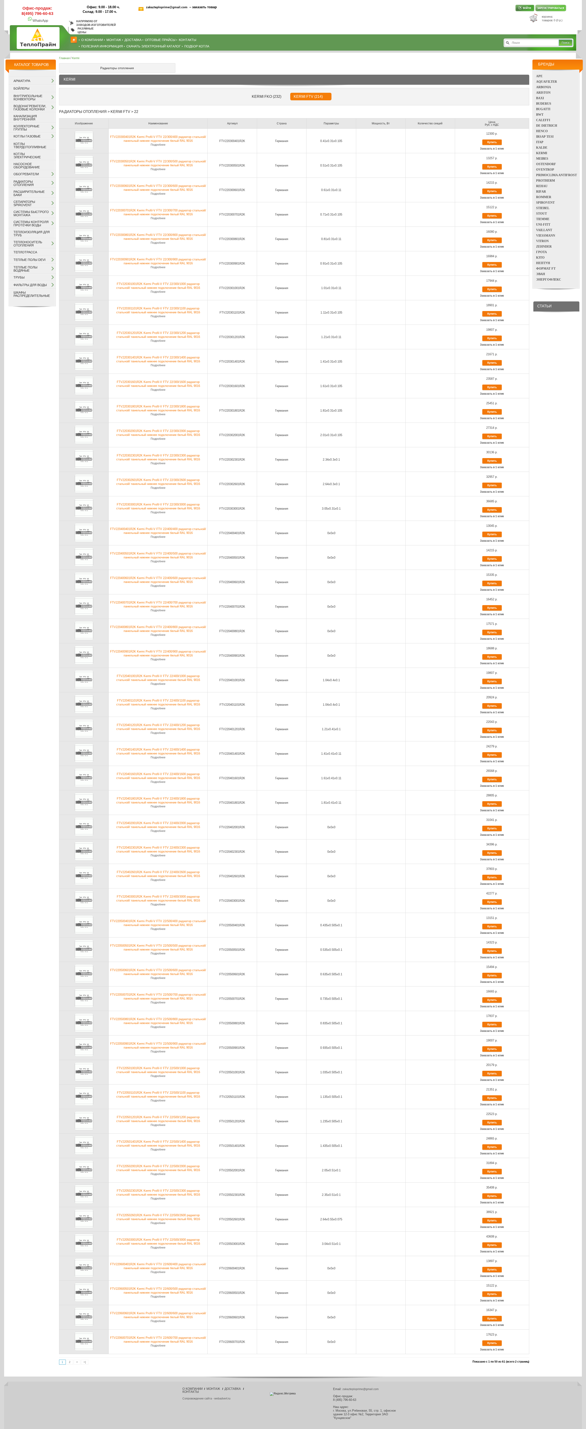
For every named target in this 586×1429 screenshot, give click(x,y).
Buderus (543, 103)
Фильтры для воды (30, 285)
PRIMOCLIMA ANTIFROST (556, 175)
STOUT (541, 213)
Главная (64, 58)
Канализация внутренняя (25, 117)
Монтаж (113, 40)
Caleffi (543, 120)
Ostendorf (546, 164)
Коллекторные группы (26, 127)
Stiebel (542, 208)
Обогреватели (26, 174)
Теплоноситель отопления (28, 243)
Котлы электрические (27, 155)
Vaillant (544, 230)
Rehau (542, 186)
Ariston (543, 92)
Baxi (540, 98)
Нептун (543, 263)
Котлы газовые (27, 136)
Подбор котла (196, 46)
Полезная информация (102, 46)
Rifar (541, 191)
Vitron (542, 241)
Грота (541, 252)
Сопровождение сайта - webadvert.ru (206, 1398)
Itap (539, 142)
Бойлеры (21, 88)
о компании (92, 40)
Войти (524, 8)
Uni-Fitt (543, 224)
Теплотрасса (25, 252)
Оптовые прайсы (160, 40)
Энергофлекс (548, 279)
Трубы (19, 277)
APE (539, 76)
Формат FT (546, 268)
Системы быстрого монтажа (31, 213)
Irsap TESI (544, 136)
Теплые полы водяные (25, 268)
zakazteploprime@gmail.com (167, 7)
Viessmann (545, 235)
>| (85, 1362)
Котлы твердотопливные (30, 145)
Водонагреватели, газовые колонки (30, 107)
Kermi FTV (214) (308, 96)
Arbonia (543, 87)
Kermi (541, 153)
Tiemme (542, 219)
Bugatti (543, 109)
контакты (187, 40)
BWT (539, 114)
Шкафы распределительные (32, 294)
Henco (542, 131)
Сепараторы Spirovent (24, 203)
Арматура (22, 81)
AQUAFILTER (546, 81)
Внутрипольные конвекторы (28, 97)
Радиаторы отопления (24, 183)
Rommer (543, 197)
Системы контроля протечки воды (31, 223)
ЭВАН (540, 274)
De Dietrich (546, 125)
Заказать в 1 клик (492, 148)
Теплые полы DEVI (30, 260)
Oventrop (545, 169)
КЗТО (540, 257)
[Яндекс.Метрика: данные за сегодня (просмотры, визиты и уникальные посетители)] (283, 1394)
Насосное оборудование (27, 165)
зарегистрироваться (550, 8)
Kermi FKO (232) (266, 96)
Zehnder (544, 246)
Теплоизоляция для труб (32, 233)
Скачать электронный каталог (153, 46)
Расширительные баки (29, 193)
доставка (133, 40)
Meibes (542, 158)
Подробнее (158, 144)
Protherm (545, 180)
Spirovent (545, 202)
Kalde (541, 147)
